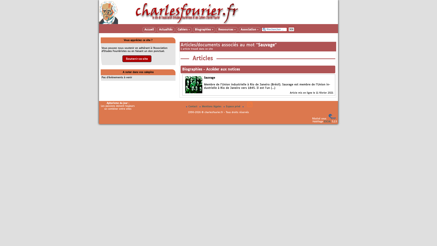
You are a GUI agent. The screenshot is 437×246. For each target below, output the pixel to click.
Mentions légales (212, 106)
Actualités (166, 29)
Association (249, 29)
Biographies (204, 29)
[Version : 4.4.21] (332, 119)
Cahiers (184, 29)
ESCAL (327, 121)
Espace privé (233, 106)
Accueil (149, 29)
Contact (193, 106)
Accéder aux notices (223, 69)
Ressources (227, 29)
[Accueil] (218, 23)
